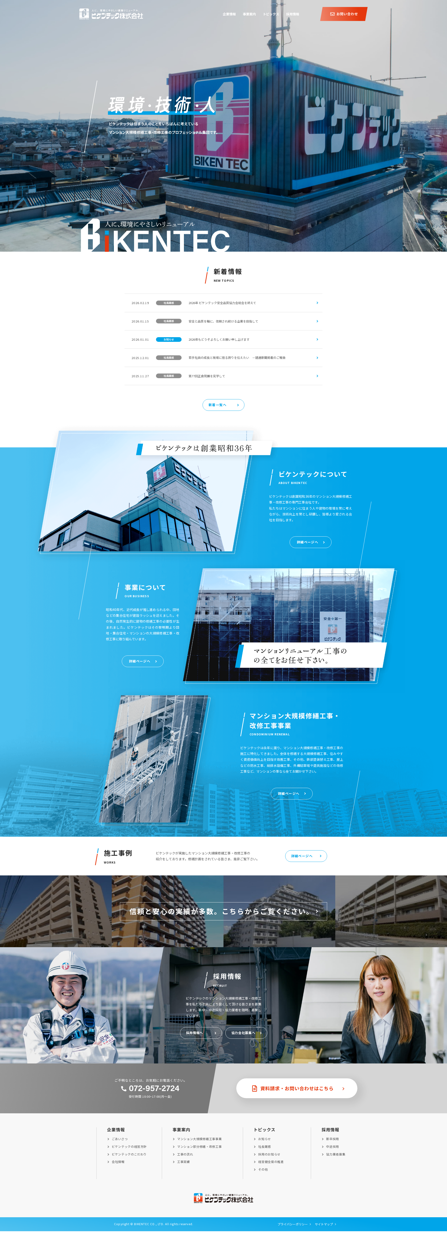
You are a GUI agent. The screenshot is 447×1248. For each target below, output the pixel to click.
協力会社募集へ (243, 1032)
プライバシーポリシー (293, 1224)
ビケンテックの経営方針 (129, 1146)
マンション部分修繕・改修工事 (199, 1146)
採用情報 (330, 1129)
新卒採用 (332, 1139)
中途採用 (332, 1146)
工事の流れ (185, 1154)
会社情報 (118, 1161)
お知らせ (264, 1139)
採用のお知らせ (269, 1154)
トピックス (264, 1129)
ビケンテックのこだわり (129, 1154)
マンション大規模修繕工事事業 (199, 1139)
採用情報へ (194, 1032)
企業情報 (116, 1129)
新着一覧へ (218, 404)
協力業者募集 (335, 1154)
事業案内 (181, 1129)
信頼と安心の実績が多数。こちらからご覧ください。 (221, 911)
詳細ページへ (307, 542)
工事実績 (183, 1161)
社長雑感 (264, 1146)
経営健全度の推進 (271, 1161)
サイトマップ (324, 1224)
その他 (263, 1169)
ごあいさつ (120, 1139)
